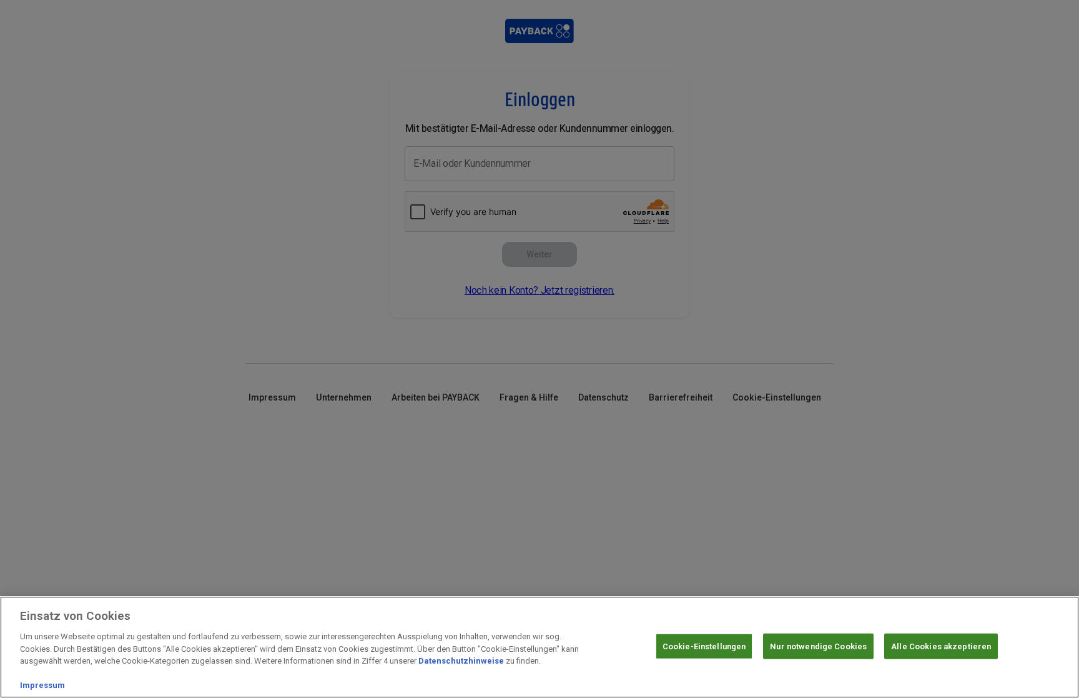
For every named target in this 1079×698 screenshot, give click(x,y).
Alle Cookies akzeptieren (941, 646)
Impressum (42, 685)
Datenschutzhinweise (461, 661)
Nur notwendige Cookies (818, 646)
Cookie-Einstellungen (704, 646)
